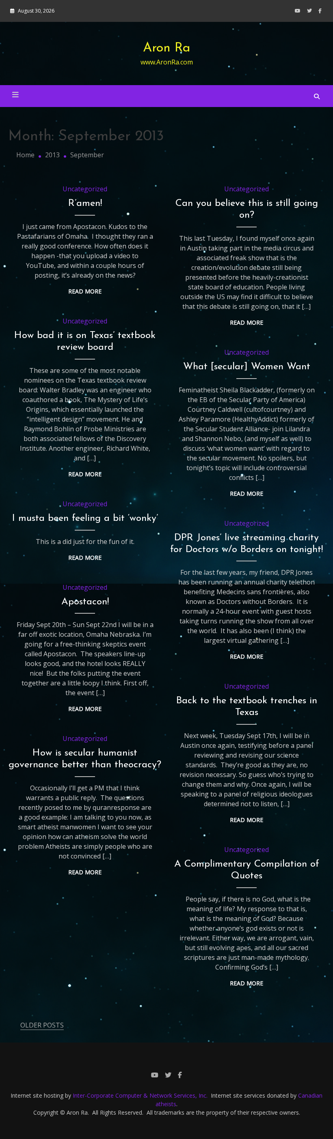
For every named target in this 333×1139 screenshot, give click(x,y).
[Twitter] (309, 10)
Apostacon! (85, 602)
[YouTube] (298, 10)
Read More (85, 291)
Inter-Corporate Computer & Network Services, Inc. (140, 1095)
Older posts (42, 1025)
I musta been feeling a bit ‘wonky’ (85, 518)
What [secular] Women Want (246, 367)
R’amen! (85, 203)
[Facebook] (320, 10)
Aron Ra (166, 48)
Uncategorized (85, 188)
